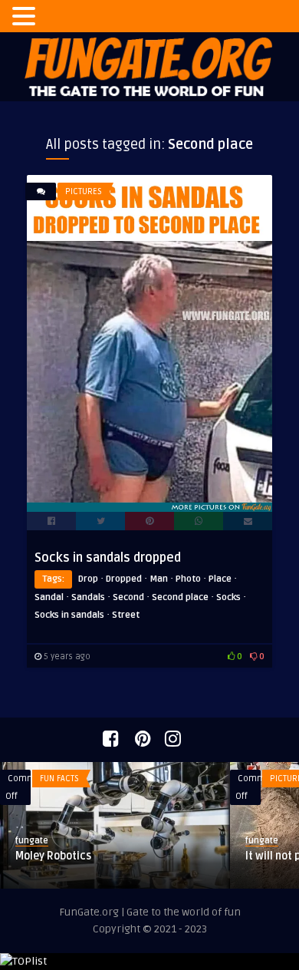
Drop (88, 579)
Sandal (49, 597)
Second (128, 597)
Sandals (88, 597)
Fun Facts (59, 779)
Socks (228, 597)
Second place (180, 597)
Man (159, 579)
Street (126, 615)
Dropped (124, 579)
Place (220, 579)
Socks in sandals (69, 615)
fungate (31, 841)
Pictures (83, 191)
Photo (188, 579)
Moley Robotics (53, 856)
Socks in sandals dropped (107, 558)
